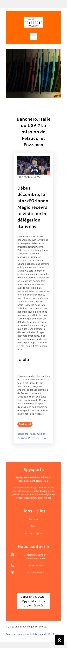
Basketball (25, 424)
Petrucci (22, 438)
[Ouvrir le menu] (33, 36)
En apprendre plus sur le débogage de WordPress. (33, 634)
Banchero (22, 433)
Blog (33, 526)
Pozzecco (34, 438)
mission (41, 433)
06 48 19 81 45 (35, 565)
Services (33, 519)
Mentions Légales (33, 533)
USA (43, 438)
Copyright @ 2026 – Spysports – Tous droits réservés (34, 601)
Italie (32, 433)
